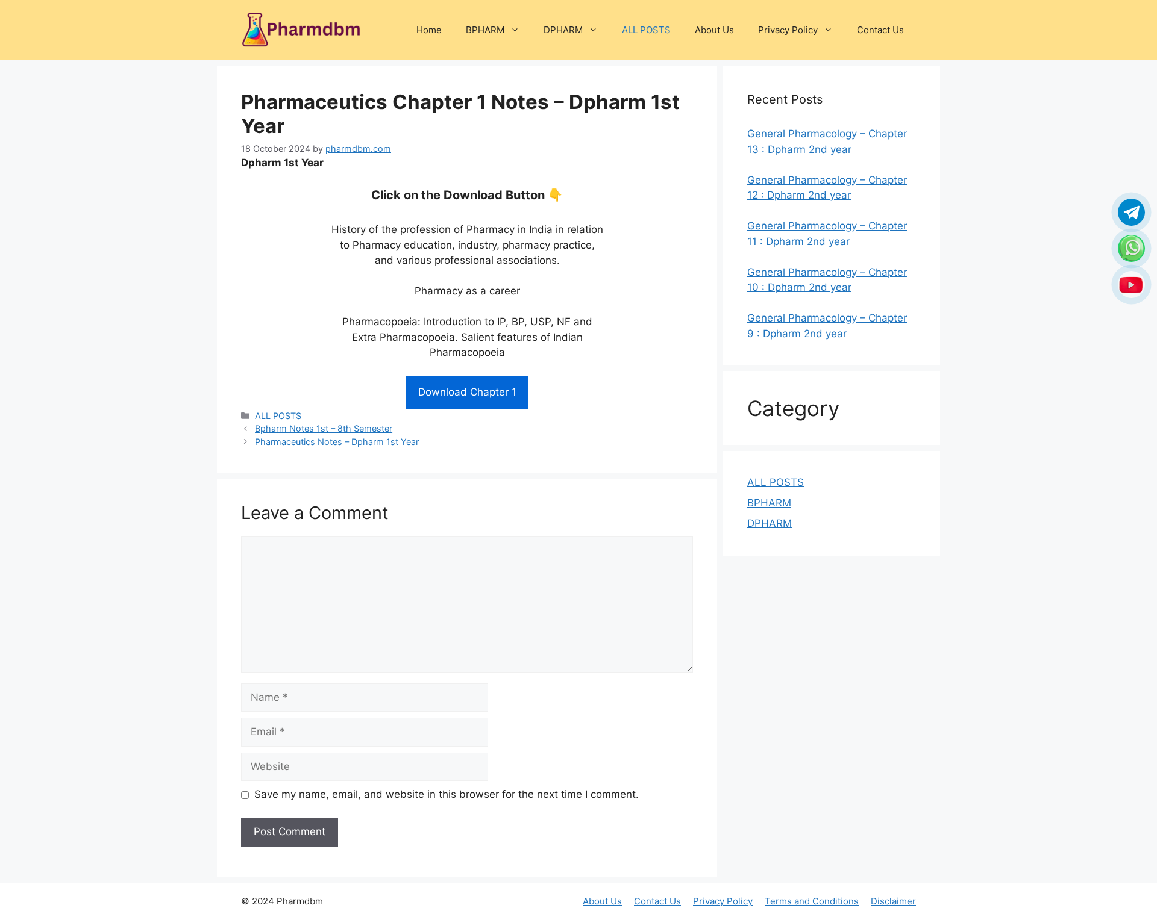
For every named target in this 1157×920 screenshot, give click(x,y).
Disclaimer (893, 901)
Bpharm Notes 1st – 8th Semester (323, 428)
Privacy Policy (788, 30)
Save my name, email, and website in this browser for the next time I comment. (446, 794)
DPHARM (563, 30)
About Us (714, 30)
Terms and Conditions (812, 901)
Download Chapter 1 (467, 392)
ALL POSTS (646, 30)
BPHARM (485, 30)
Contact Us (880, 30)
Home (429, 30)
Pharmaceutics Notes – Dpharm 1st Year (337, 442)
